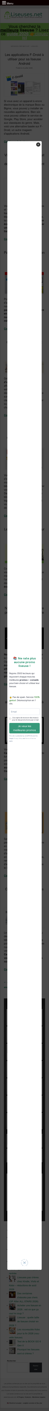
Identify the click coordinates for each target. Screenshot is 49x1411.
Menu (10, 3)
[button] (4, 3)
